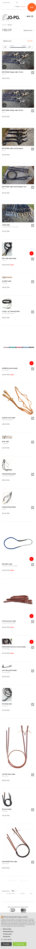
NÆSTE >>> (24, 880)
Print (31, 893)
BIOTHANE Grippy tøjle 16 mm (12, 72)
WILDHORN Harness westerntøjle (14, 647)
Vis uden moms (10, 893)
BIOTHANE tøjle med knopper (12, 148)
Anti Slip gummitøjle (9, 670)
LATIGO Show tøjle (8, 774)
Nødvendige (7, 929)
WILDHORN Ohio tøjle (9, 861)
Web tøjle (5, 441)
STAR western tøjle (9, 621)
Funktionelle (7, 934)
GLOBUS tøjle (6, 281)
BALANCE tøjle (7, 564)
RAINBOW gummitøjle (10, 368)
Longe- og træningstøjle (11, 311)
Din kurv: (23, 6)
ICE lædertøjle (7, 704)
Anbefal (22, 893)
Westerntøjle (7, 809)
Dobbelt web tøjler (8, 418)
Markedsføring (8, 931)
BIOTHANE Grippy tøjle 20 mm (12, 110)
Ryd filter (30, 41)
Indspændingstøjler (9, 474)
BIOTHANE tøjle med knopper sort (14, 187)
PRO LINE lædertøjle (9, 258)
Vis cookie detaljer (6, 939)
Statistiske (6, 936)
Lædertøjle (6, 225)
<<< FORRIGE (12, 880)
